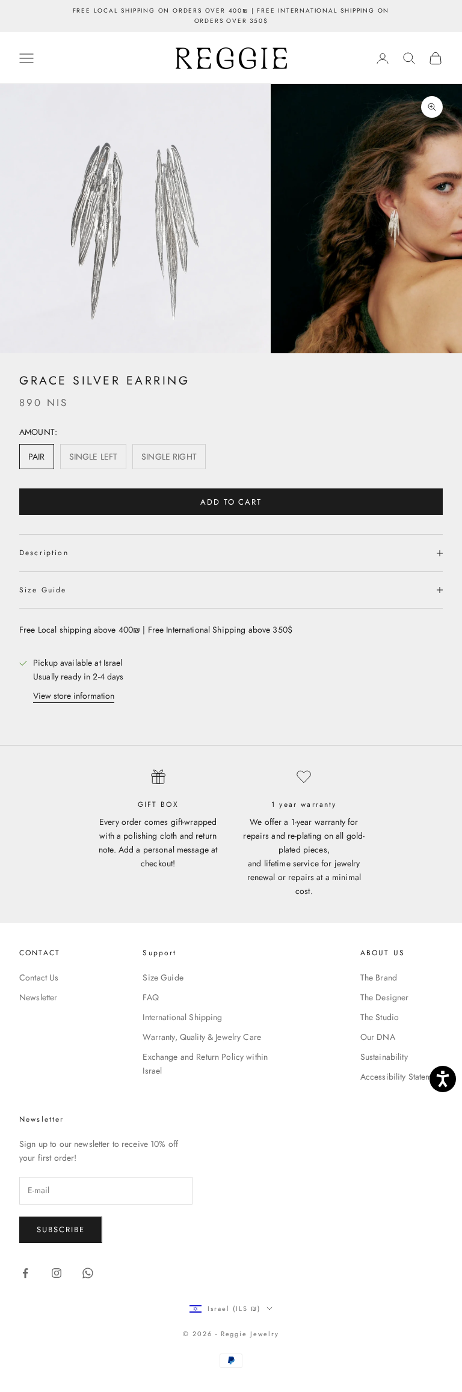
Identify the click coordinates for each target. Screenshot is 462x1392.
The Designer (384, 997)
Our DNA (377, 1037)
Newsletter (38, 997)
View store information (73, 696)
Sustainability (384, 1057)
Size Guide (163, 977)
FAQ (150, 997)
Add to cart (231, 502)
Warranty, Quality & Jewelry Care (201, 1037)
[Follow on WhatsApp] (88, 1273)
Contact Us (38, 977)
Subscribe (61, 1229)
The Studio (379, 1017)
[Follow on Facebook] (25, 1273)
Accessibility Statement (401, 1077)
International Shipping (182, 1017)
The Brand (378, 977)
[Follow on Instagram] (57, 1273)
